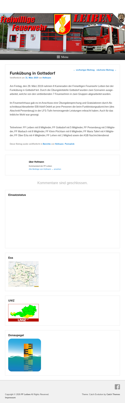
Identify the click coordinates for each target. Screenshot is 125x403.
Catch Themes (113, 394)
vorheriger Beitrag (84, 70)
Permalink (69, 144)
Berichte (47, 144)
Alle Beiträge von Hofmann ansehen (45, 169)
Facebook (117, 386)
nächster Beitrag (106, 70)
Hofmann (47, 78)
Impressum (10, 397)
